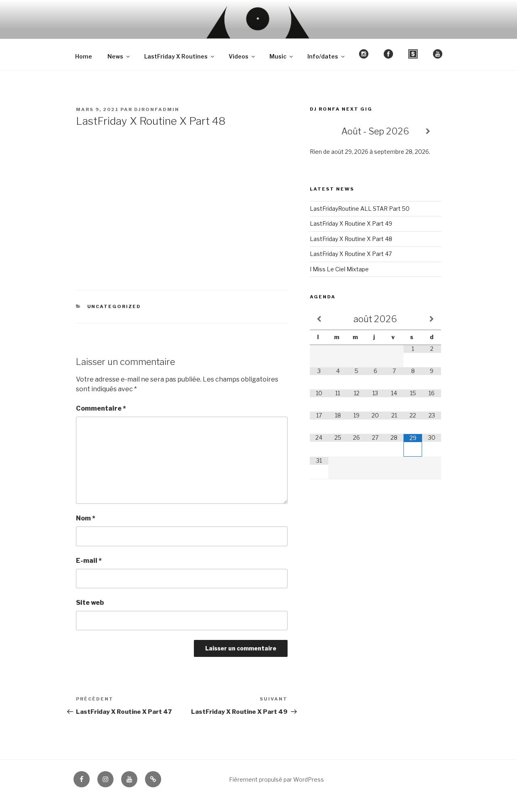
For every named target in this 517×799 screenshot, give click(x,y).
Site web (90, 602)
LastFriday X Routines (176, 56)
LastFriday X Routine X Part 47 (351, 253)
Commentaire (101, 408)
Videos (238, 56)
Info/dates (322, 56)
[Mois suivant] (431, 319)
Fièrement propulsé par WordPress (276, 779)
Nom (85, 518)
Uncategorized (114, 306)
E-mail (89, 560)
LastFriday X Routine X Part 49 (351, 223)
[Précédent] (323, 131)
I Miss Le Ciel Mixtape (339, 269)
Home (83, 56)
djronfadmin (156, 109)
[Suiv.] (428, 131)
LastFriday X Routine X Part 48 (351, 238)
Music (277, 56)
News (115, 56)
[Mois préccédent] (319, 319)
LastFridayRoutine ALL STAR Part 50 (360, 208)
